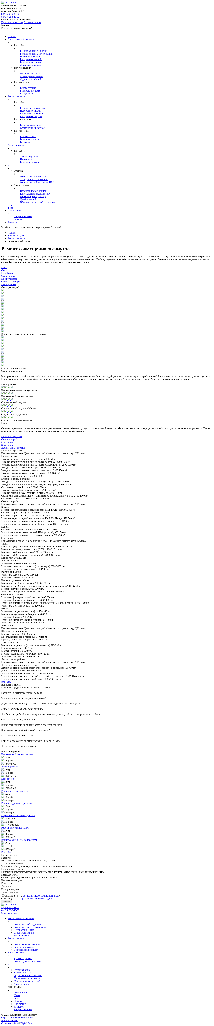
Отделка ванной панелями (28, 975)
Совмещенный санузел (26, 949)
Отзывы (18, 1001)
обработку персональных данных (41, 895)
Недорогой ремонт (24, 930)
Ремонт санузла (16, 938)
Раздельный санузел (24, 947)
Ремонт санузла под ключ (15, 827)
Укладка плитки (22, 972)
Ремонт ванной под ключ (27, 924)
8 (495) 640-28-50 (10, 14)
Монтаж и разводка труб (27, 981)
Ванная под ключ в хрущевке (17, 803)
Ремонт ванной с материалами (30, 927)
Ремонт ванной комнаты (21, 918)
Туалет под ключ (23, 958)
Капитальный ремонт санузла (17, 754)
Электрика (7, 445)
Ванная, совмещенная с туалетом (19, 840)
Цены (17, 995)
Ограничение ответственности (17, 1017)
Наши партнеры (9, 1020)
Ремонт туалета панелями (27, 961)
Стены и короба (9, 439)
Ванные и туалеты (17, 235)
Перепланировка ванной (27, 978)
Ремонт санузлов (17, 238)
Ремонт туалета (16, 952)
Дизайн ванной (22, 984)
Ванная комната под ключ (15, 791)
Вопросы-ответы (23, 1009)
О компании (20, 992)
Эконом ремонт (9, 766)
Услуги (11, 964)
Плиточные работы (11, 436)
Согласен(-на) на (32, 895)
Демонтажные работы (13, 447)
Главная (12, 232)
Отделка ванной (22, 969)
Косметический (22, 935)
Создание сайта (9, 1023)
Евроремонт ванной (24, 932)
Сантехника (7, 442)
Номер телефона (11, 889)
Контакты (19, 1006)
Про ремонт (20, 1003)
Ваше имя (6, 883)
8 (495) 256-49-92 (10, 16)
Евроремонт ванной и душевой (18, 815)
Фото (16, 998)
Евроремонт (7, 778)
